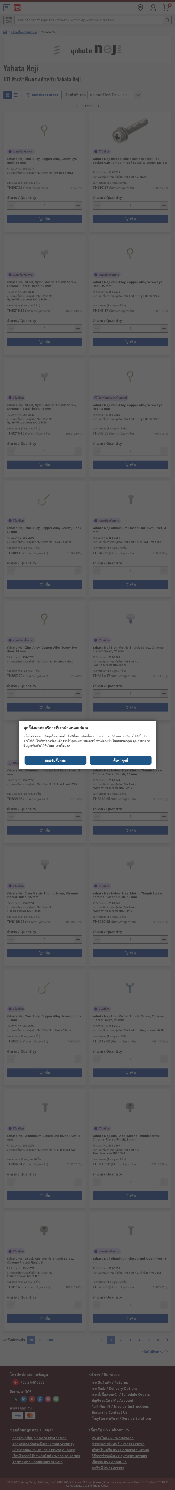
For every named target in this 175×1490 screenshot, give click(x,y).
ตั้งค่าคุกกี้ (120, 760)
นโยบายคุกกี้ (54, 746)
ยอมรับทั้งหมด (55, 760)
